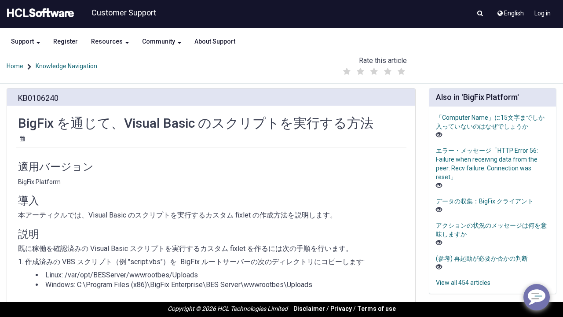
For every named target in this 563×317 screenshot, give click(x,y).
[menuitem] (510, 11)
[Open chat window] (536, 297)
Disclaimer (309, 308)
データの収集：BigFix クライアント (485, 201)
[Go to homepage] (38, 13)
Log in (542, 13)
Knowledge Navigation (66, 66)
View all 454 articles (463, 282)
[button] (480, 14)
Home (15, 66)
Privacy (341, 308)
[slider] (374, 69)
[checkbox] (347, 71)
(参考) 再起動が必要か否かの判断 (482, 258)
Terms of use (376, 308)
